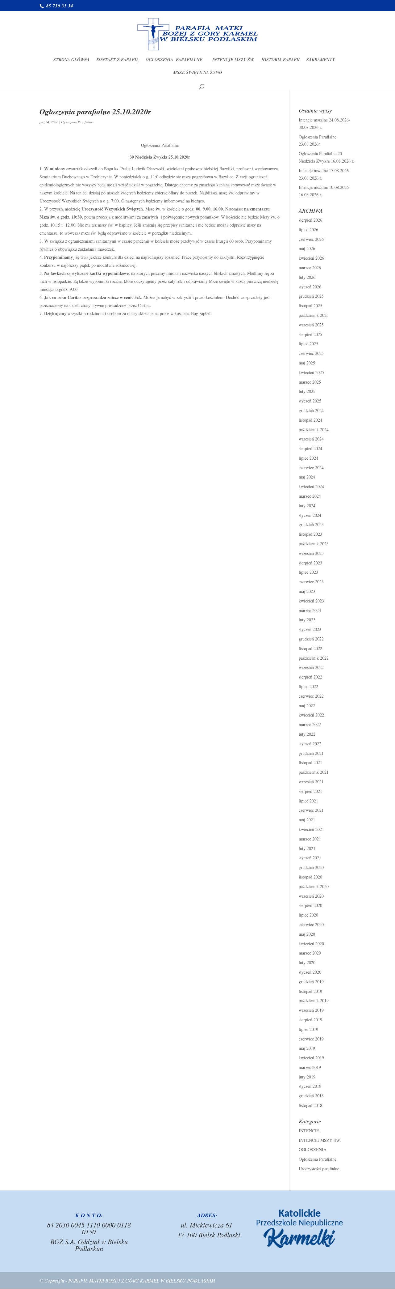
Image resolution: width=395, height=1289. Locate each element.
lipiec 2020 (308, 915)
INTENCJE (309, 1131)
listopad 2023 (310, 534)
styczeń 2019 (310, 1086)
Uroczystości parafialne (319, 1169)
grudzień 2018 (311, 1096)
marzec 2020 (310, 953)
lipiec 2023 (308, 572)
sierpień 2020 (310, 905)
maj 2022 (307, 705)
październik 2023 (314, 544)
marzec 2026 (310, 267)
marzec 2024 (310, 496)
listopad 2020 (310, 877)
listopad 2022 (310, 648)
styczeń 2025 (310, 401)
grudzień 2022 (311, 639)
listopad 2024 (310, 420)
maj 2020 (307, 934)
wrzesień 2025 (311, 325)
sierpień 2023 (310, 563)
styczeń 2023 (310, 629)
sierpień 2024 (310, 448)
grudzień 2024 (311, 410)
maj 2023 (307, 591)
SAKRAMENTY (320, 60)
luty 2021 (307, 848)
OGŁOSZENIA (312, 1149)
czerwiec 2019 (311, 1039)
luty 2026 (307, 277)
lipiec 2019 (308, 1029)
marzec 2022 (310, 724)
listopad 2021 (310, 762)
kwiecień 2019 (311, 1058)
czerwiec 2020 (311, 924)
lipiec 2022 (308, 686)
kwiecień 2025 (311, 372)
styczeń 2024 (310, 515)
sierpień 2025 (310, 334)
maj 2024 (307, 477)
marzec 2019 (310, 1067)
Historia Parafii (280, 60)
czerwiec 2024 (311, 467)
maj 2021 (307, 820)
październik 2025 (314, 315)
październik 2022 (314, 658)
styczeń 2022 (310, 744)
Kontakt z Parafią (117, 60)
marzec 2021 (310, 839)
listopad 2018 (310, 1105)
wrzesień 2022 (311, 667)
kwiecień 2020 (311, 944)
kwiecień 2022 (311, 715)
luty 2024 (307, 505)
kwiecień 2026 (311, 258)
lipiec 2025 (308, 344)
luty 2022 (307, 734)
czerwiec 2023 (311, 582)
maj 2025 (307, 363)
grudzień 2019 (311, 982)
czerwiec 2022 (311, 696)
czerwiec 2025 (311, 353)
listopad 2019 (310, 991)
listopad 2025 (310, 305)
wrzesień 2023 (311, 553)
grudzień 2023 (311, 524)
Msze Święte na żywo (197, 72)
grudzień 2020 (311, 867)
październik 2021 (314, 772)
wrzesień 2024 (311, 439)
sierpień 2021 (310, 791)
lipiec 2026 (308, 229)
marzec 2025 (310, 382)
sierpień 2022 (310, 677)
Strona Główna (71, 60)
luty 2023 (307, 620)
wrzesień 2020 (311, 896)
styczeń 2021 (310, 858)
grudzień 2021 (311, 753)
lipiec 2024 (308, 458)
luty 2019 (307, 1077)
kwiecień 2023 (311, 601)
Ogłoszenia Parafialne (176, 60)
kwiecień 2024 (311, 486)
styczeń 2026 (310, 287)
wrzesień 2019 (311, 1010)
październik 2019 (314, 1000)
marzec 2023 (310, 610)
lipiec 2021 (308, 801)
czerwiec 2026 (311, 239)
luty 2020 (307, 962)
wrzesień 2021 (311, 782)
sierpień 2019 (310, 1020)
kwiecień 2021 (311, 829)
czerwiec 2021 (311, 810)
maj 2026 (307, 248)
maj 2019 (307, 1048)
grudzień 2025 (311, 296)
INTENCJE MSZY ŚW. (233, 60)
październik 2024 (314, 429)
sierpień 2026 (310, 220)
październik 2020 (314, 886)
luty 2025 (307, 391)
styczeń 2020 (310, 972)
